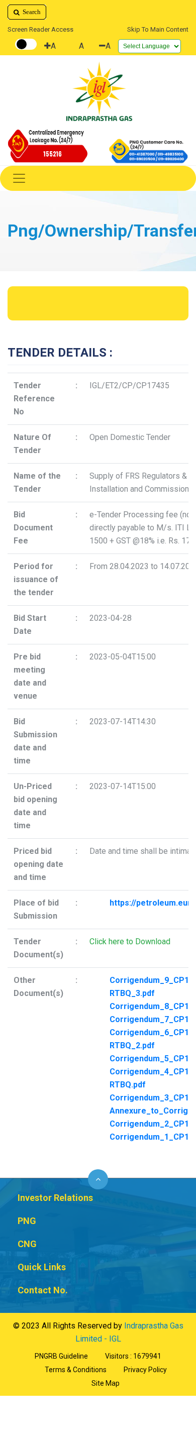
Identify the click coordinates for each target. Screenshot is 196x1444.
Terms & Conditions (76, 1370)
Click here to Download (129, 941)
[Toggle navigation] (98, 178)
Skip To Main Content (157, 29)
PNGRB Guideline (61, 1356)
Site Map (105, 1383)
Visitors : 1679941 (133, 1356)
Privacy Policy (145, 1370)
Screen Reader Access (40, 29)
